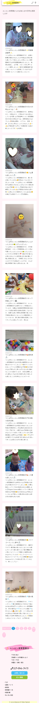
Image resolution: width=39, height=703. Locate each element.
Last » (4, 634)
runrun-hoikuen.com (15, 702)
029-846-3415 (20, 668)
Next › (33, 629)
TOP (6, 682)
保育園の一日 (9, 690)
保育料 (7, 687)
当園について (9, 685)
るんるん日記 (9, 695)
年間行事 (7, 692)
